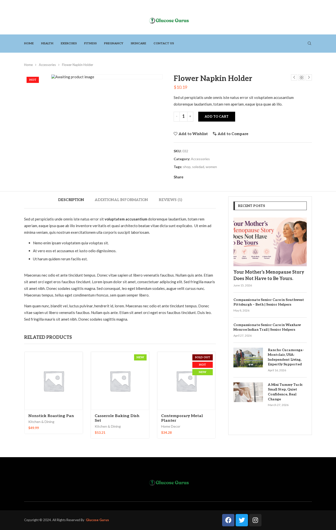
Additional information (121, 200)
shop (187, 167)
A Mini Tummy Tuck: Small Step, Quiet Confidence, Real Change (285, 392)
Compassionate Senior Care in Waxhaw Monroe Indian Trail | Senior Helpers (267, 327)
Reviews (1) (170, 200)
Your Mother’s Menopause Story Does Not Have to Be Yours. (268, 275)
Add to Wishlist (193, 134)
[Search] (309, 44)
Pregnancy (113, 43)
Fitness (90, 43)
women (211, 167)
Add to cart (217, 117)
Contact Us (163, 43)
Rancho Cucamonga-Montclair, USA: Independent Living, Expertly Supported (286, 357)
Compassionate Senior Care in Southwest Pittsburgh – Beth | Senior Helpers (268, 302)
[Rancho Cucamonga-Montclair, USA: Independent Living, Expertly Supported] (248, 357)
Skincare (138, 43)
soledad (198, 167)
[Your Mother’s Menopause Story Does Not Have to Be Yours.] (270, 242)
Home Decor (170, 426)
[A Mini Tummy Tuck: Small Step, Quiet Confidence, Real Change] (248, 392)
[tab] (71, 199)
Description (71, 200)
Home (29, 43)
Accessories (47, 65)
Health (47, 43)
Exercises (69, 43)
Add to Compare (233, 134)
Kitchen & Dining (41, 422)
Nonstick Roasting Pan (51, 416)
